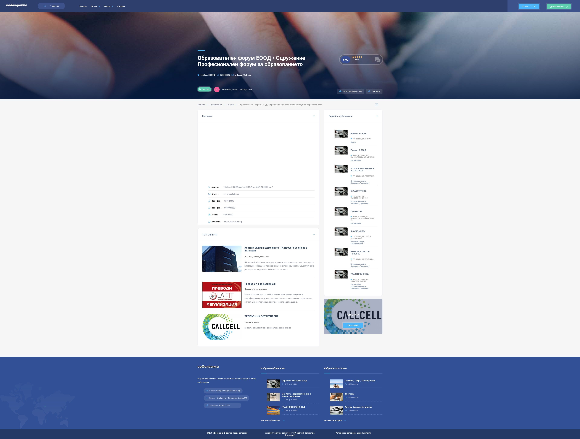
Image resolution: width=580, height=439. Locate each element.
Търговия (349, 394)
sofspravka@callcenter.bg (228, 391)
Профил (121, 6)
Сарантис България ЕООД (294, 380)
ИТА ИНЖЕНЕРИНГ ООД (293, 407)
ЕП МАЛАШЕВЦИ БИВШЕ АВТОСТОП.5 (362, 169)
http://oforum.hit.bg (233, 222)
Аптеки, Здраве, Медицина (358, 407)
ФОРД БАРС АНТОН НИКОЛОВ (360, 252)
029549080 (228, 215)
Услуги (107, 6)
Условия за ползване (345, 433)
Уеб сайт (206, 89)
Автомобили (356, 160)
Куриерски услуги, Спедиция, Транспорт (360, 182)
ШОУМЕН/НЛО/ (358, 231)
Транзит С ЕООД (358, 150)
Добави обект (557, 6)
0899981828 (229, 208)
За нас (94, 6)
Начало (83, 6)
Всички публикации (271, 420)
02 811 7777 (527, 6)
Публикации (216, 105)
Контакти (366, 433)
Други (353, 142)
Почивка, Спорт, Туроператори (357, 243)
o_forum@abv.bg (242, 75)
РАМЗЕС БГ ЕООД (359, 133)
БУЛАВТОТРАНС (358, 191)
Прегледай (353, 325)
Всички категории (333, 420)
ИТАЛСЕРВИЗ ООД (360, 274)
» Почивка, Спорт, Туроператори (237, 89)
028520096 (225, 75)
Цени (359, 433)
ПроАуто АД (356, 211)
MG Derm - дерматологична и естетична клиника (296, 395)
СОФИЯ (230, 105)
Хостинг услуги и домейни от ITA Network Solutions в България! (290, 434)
